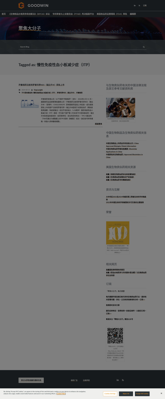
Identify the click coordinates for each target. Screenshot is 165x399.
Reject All (126, 394)
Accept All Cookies (142, 394)
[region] (82, 393)
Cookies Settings (110, 394)
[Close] (161, 393)
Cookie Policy (61, 394)
